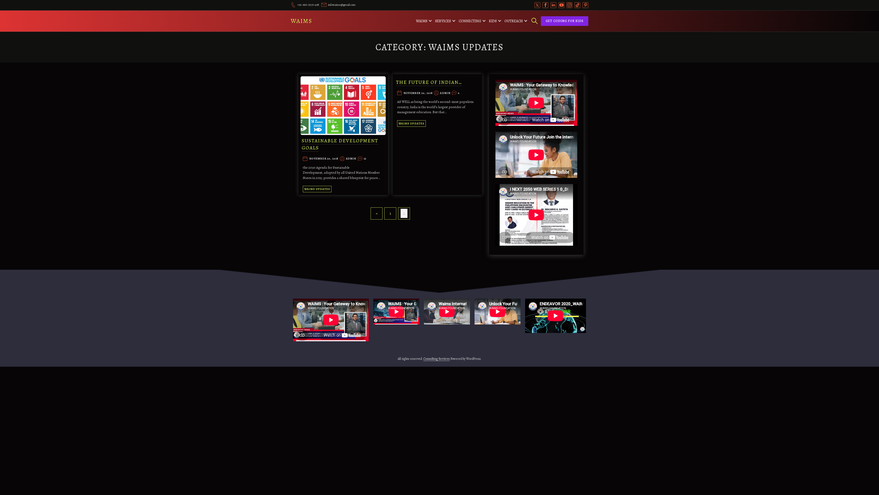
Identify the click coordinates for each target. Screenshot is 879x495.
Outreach (514, 21)
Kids (493, 21)
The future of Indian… (429, 82)
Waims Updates (317, 189)
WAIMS (301, 21)
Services (443, 21)
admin (351, 158)
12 (365, 158)
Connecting (470, 21)
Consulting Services (436, 359)
